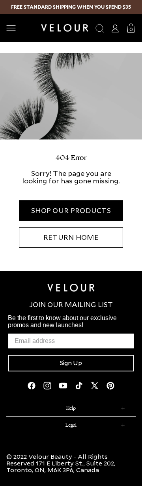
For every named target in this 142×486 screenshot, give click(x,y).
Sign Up (71, 363)
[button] (20, 28)
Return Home (71, 237)
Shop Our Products (71, 210)
